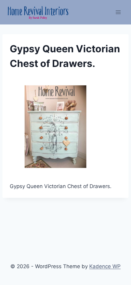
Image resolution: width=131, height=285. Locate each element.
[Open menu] (118, 12)
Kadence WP (105, 266)
